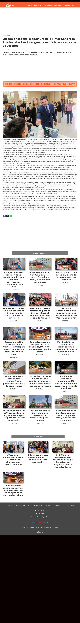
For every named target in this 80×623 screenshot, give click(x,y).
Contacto (9, 505)
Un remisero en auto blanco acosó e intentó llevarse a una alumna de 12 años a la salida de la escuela (40, 381)
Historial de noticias (23, 505)
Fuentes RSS (58, 505)
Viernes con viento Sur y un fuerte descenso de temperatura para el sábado (40, 415)
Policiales (48, 5)
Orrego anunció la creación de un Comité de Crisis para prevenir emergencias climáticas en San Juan (14, 279)
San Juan (58, 5)
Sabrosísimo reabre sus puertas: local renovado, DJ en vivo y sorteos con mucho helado (40, 347)
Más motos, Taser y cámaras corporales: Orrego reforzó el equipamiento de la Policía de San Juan (40, 313)
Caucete (37, 5)
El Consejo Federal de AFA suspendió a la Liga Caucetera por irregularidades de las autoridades (14, 415)
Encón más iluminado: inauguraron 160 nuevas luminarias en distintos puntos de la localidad (66, 382)
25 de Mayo (66, 370)
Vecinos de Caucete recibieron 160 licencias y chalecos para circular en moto (13, 460)
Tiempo (40, 404)
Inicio (29, 5)
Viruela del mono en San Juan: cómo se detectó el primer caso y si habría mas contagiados (40, 277)
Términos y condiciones (42, 505)
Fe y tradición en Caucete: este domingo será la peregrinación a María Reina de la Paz (66, 347)
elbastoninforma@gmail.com (40, 517)
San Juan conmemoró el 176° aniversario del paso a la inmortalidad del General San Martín (66, 313)
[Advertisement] (40, 21)
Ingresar (71, 505)
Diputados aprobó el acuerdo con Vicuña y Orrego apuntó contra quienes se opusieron (13, 313)
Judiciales (14, 370)
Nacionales (69, 5)
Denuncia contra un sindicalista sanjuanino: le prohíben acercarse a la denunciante (14, 381)
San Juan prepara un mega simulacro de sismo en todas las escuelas (66, 276)
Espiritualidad (66, 336)
